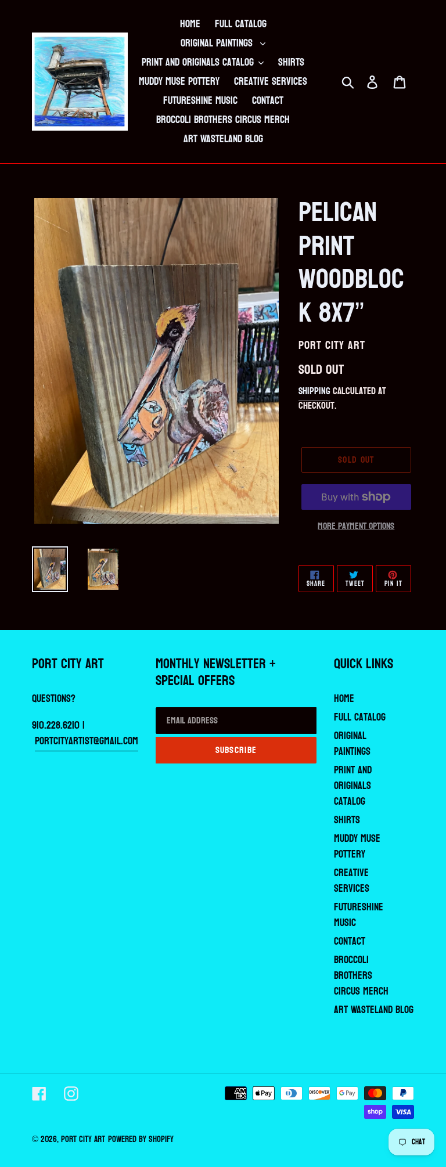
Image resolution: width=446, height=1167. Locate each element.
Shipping (314, 391)
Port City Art (83, 1139)
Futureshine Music (358, 915)
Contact (349, 941)
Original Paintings (352, 743)
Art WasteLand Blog (373, 1010)
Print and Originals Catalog (353, 786)
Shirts (347, 820)
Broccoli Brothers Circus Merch (361, 975)
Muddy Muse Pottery (357, 846)
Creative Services (351, 880)
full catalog (360, 717)
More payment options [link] (356, 526)
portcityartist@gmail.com (86, 741)
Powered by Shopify (141, 1139)
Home (344, 698)
